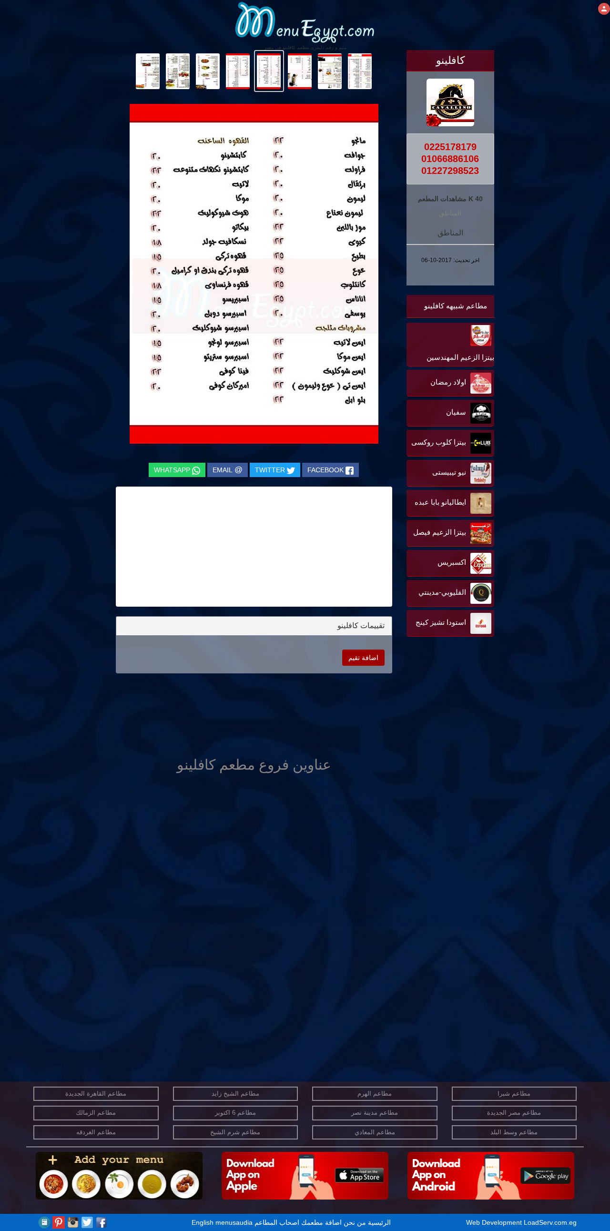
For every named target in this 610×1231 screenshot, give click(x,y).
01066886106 (450, 158)
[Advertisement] (434, 735)
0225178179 (450, 147)
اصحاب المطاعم (276, 1222)
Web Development (495, 1222)
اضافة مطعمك (321, 1222)
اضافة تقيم (363, 657)
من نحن (355, 1222)
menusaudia (234, 1222)
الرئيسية (379, 1222)
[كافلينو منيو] (360, 70)
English (203, 1222)
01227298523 (450, 170)
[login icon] (604, 8)
